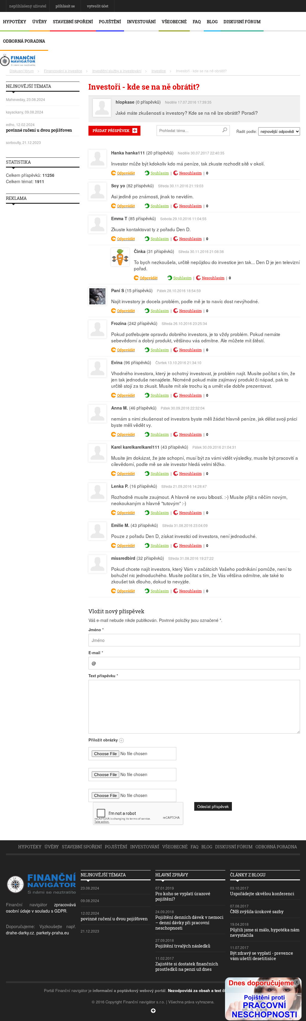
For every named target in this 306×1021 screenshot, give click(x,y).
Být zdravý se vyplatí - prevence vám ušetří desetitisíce (261, 955)
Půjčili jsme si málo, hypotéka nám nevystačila (264, 932)
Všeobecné (174, 21)
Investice (159, 70)
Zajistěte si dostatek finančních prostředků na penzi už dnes (186, 966)
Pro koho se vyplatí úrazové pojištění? (182, 896)
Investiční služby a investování (116, 70)
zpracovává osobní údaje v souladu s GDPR (41, 908)
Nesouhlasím (190, 173)
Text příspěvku (103, 675)
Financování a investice (63, 70)
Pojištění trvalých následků (182, 946)
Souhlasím (160, 173)
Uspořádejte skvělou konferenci (262, 893)
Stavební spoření (73, 21)
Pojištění (110, 21)
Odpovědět (126, 173)
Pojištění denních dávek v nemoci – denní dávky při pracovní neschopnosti (189, 922)
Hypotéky (14, 21)
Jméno (96, 629)
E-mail (95, 652)
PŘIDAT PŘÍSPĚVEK (111, 130)
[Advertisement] (42, 297)
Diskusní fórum (242, 21)
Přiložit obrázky (103, 740)
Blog (212, 21)
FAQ (197, 21)
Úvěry (39, 21)
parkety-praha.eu (52, 933)
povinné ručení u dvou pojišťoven (39, 130)
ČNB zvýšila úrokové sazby (257, 911)
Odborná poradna (24, 41)
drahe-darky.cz (20, 933)
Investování (141, 21)
